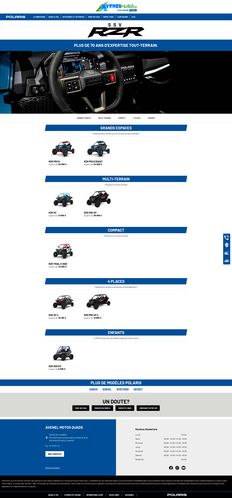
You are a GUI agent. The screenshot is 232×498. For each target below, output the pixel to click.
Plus (133, 16)
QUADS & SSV (53, 495)
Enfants (138, 389)
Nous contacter (54, 454)
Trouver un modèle (102, 408)
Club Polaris (122, 16)
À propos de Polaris (72, 495)
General (107, 389)
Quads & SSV (54, 16)
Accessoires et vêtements (73, 16)
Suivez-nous (114, 495)
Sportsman (122, 389)
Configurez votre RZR (148, 408)
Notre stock (108, 16)
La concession (39, 16)
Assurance (129, 495)
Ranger (94, 389)
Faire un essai (81, 408)
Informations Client (95, 495)
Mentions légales (52, 468)
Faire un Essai (94, 16)
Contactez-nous (125, 408)
